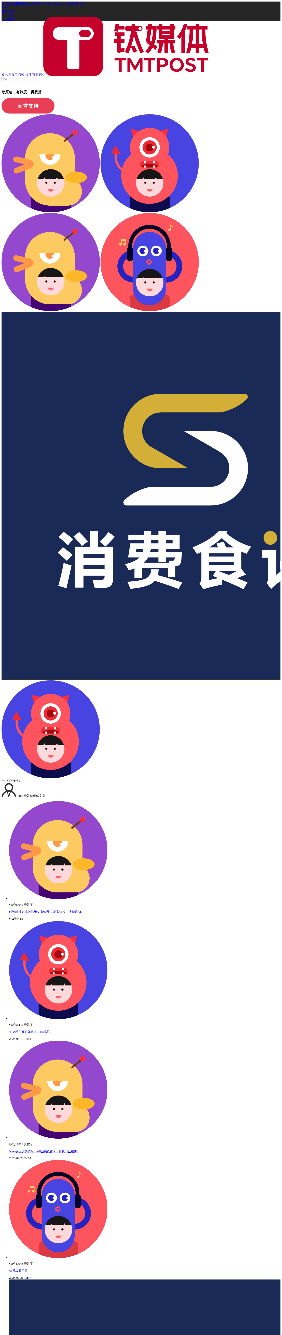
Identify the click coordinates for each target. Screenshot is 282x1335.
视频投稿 (8, 11)
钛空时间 (38, 3)
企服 (11, 3)
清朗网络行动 (75, 3)
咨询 (23, 3)
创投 (17, 3)
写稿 (5, 7)
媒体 (5, 3)
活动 (29, 3)
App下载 (7, 15)
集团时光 (51, 3)
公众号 (61, 3)
